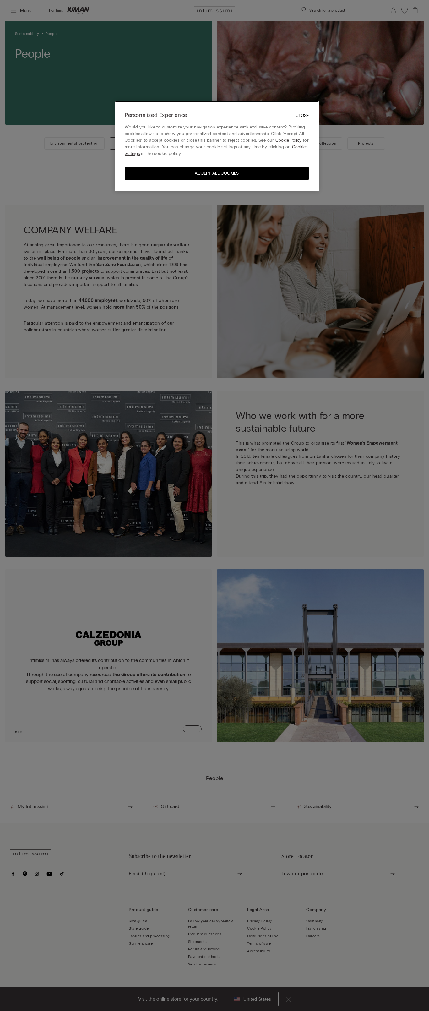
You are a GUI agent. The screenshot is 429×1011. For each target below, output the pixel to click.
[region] (217, 146)
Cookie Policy (288, 140)
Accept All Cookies (217, 173)
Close (302, 115)
